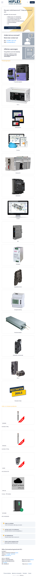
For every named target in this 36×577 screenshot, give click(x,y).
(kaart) (16, 552)
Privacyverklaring (7, 573)
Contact (29, 573)
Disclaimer (25, 573)
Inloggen (32, 2)
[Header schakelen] (28, 2)
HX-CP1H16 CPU (5, 471)
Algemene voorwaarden (17, 573)
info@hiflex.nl (8, 555)
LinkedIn (30, 563)
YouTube (5, 562)
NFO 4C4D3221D (5, 516)
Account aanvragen (12, 27)
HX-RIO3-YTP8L (5, 426)
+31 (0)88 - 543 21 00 (10, 554)
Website (32, 559)
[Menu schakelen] (2, 2)
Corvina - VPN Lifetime (6, 494)
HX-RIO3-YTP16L (5, 449)
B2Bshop (21, 575)
